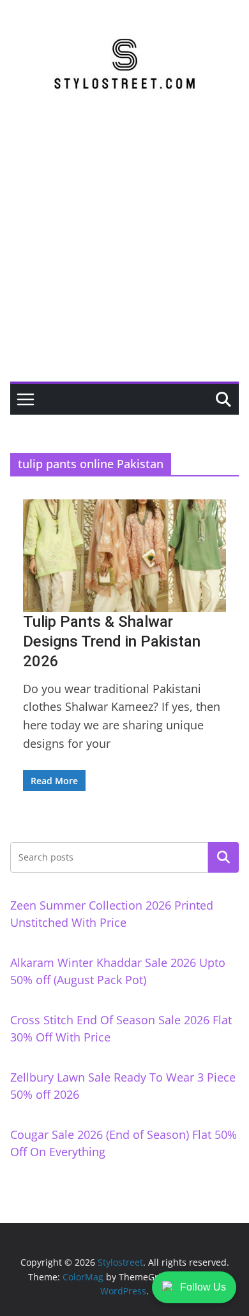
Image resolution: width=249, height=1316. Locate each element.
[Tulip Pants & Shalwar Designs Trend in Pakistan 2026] (124, 555)
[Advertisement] (124, 251)
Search (223, 857)
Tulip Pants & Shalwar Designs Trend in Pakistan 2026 (111, 641)
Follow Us (203, 1287)
